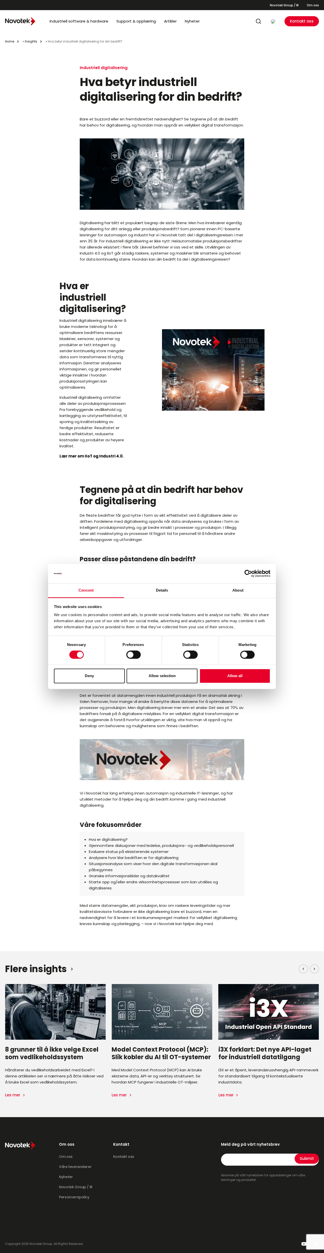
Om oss (313, 5)
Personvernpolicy (74, 1197)
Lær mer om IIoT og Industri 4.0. (91, 456)
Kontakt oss (302, 21)
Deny (89, 676)
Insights (31, 41)
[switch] (133, 655)
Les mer (13, 1095)
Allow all (234, 676)
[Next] (314, 968)
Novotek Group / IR (284, 5)
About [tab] (238, 590)
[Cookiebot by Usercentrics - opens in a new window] (248, 573)
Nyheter (192, 21)
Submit (307, 1158)
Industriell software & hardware (79, 21)
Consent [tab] (86, 590)
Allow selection (162, 676)
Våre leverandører (75, 1166)
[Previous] (303, 968)
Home (9, 41)
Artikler (170, 21)
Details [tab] (162, 590)
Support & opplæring (136, 21)
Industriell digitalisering (104, 67)
